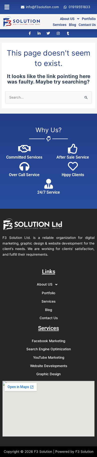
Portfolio (89, 19)
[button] (6, 7)
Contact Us (87, 25)
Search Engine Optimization (48, 349)
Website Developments (48, 366)
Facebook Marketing (48, 341)
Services (59, 25)
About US (67, 19)
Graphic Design (48, 374)
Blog (72, 25)
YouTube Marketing (48, 357)
